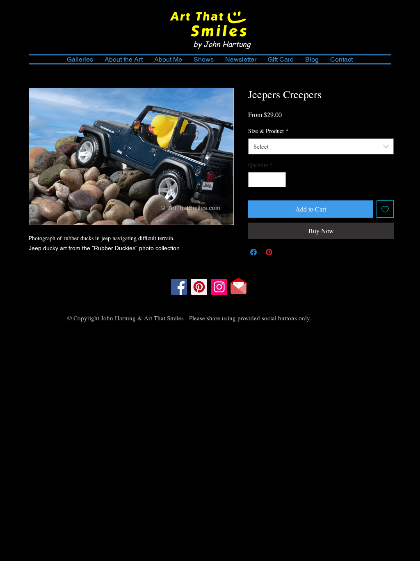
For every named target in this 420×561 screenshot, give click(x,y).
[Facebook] (179, 287)
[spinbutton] (267, 179)
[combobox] (321, 146)
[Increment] (279, 179)
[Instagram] (219, 287)
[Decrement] (254, 179)
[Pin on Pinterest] (269, 252)
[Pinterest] (199, 287)
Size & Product (268, 131)
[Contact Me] (238, 286)
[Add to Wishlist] (385, 209)
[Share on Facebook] (253, 252)
